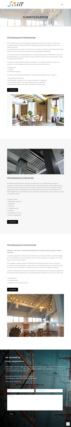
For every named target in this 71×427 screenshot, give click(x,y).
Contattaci (12, 90)
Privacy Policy (9, 381)
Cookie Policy (17, 381)
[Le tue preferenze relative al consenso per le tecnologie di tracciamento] (68, 424)
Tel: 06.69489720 (12, 357)
